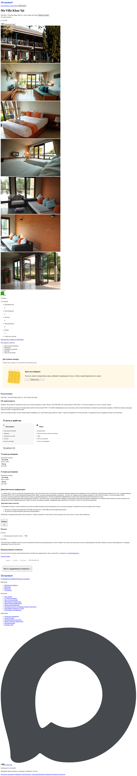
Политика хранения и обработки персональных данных (18, 774)
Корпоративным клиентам (12, 620)
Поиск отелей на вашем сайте (13, 621)
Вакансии (7, 588)
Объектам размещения (11, 616)
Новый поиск (22, 6)
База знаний (8, 596)
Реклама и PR (8, 625)
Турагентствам (9, 618)
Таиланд (15, 560)
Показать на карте (43, 15)
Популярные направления (12, 601)
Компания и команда (11, 585)
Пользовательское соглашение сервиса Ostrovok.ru (20, 607)
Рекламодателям (9, 623)
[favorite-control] (2, 24)
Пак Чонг (23, 560)
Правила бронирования (11, 605)
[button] (68, 44)
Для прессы (8, 590)
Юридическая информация (13, 603)
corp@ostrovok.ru (73, 553)
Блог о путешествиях (11, 600)
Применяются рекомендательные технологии (50, 774)
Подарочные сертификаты (12, 610)
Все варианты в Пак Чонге (9, 6)
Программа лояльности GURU (14, 608)
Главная (8, 560)
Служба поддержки (10, 598)
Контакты (7, 587)
